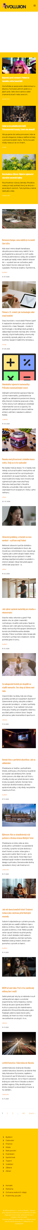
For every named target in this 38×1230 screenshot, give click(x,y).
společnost (6, 99)
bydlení (4, 272)
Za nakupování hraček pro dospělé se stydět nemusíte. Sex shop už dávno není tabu (18, 687)
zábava (4, 720)
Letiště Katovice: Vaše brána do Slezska (18, 1062)
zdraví (4, 497)
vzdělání (5, 419)
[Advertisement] (19, 32)
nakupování (6, 195)
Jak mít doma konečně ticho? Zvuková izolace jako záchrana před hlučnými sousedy (17, 913)
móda (4, 147)
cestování (5, 869)
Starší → (32, 1113)
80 (23, 1113)
